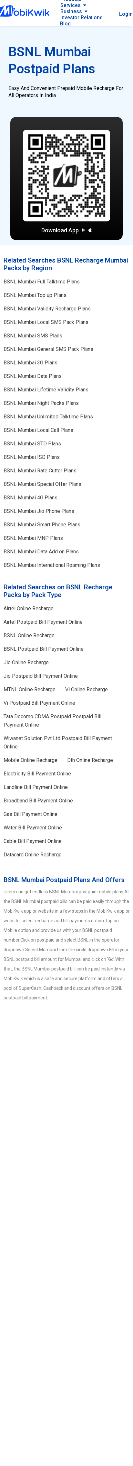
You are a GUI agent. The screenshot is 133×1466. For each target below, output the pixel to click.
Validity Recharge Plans (47, 309)
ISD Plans (32, 457)
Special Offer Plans (42, 484)
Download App (60, 230)
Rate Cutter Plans (40, 471)
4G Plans (30, 498)
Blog (65, 24)
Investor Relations (81, 17)
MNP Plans (33, 538)
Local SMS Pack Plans (46, 322)
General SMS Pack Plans (48, 349)
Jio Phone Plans (39, 511)
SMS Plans (33, 336)
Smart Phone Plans (42, 525)
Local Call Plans (38, 430)
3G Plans (30, 363)
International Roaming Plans (52, 565)
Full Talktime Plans (42, 282)
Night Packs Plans (41, 403)
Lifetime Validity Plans (46, 390)
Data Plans (33, 376)
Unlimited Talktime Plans (48, 417)
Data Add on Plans (41, 552)
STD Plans (32, 444)
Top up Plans (35, 295)
